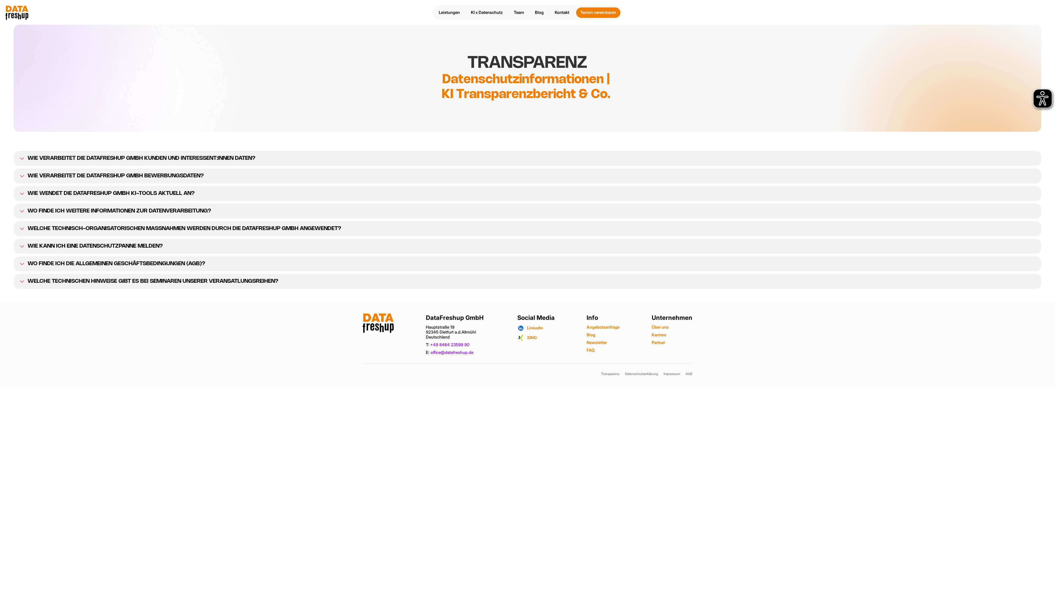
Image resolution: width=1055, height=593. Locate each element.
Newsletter (597, 342)
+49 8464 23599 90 (449, 344)
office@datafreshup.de (452, 352)
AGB (688, 374)
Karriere (659, 334)
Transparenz (610, 374)
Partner (658, 342)
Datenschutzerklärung (641, 374)
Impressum (671, 374)
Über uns (660, 327)
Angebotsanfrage (603, 327)
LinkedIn (535, 328)
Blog (591, 334)
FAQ (591, 350)
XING (532, 337)
